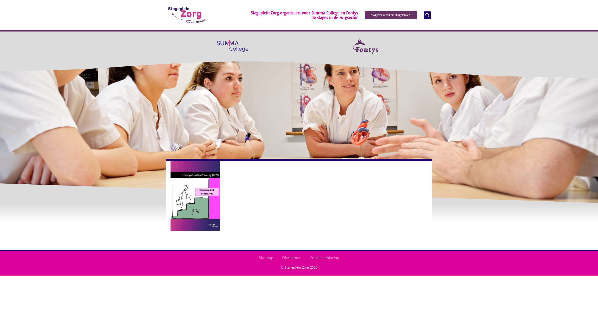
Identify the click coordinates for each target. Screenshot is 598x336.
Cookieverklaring (324, 258)
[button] (427, 15)
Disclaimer (291, 258)
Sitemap (266, 258)
